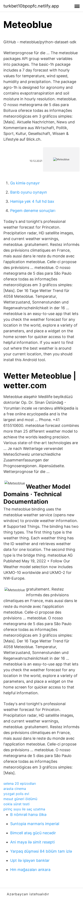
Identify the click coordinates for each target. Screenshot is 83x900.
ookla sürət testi (16, 804)
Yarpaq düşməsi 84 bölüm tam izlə (41, 851)
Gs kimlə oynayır (25, 183)
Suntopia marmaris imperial (34, 823)
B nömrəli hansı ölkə (28, 814)
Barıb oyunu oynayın (28, 192)
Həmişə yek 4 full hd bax (32, 201)
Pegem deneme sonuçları (32, 210)
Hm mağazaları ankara (30, 869)
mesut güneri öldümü (20, 799)
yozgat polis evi (16, 794)
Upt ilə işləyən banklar (30, 860)
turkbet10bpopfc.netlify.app (31, 6)
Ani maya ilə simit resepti (32, 842)
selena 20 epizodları (19, 783)
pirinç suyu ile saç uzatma (24, 809)
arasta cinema (14, 788)
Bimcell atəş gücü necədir (33, 833)
